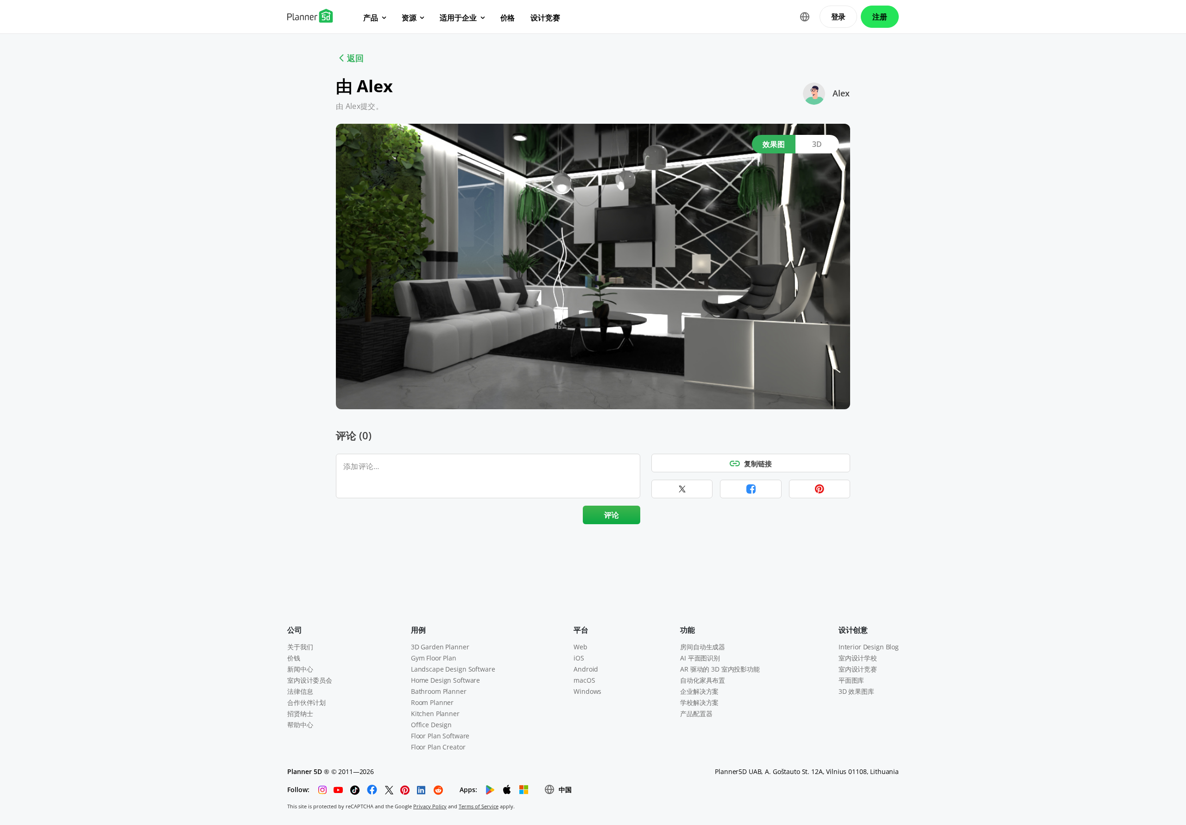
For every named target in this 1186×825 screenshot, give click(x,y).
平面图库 (851, 680)
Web (580, 646)
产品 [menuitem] (370, 18)
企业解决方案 (699, 691)
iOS (579, 658)
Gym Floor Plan (433, 658)
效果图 (774, 144)
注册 (879, 17)
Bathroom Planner (439, 691)
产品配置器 (696, 713)
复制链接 (758, 463)
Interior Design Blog (869, 646)
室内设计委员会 (309, 680)
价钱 (293, 658)
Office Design (431, 724)
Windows (587, 691)
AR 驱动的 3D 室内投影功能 (720, 669)
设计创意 (853, 630)
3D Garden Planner (440, 646)
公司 (294, 630)
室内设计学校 (858, 658)
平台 (581, 630)
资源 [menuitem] (409, 18)
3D (817, 144)
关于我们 (300, 646)
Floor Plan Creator (438, 746)
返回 (355, 57)
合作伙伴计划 (306, 702)
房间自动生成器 (702, 646)
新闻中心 (300, 669)
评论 (611, 515)
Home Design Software (445, 680)
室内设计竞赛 (858, 669)
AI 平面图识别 (700, 658)
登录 (838, 17)
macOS (584, 680)
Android (586, 669)
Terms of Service (478, 806)
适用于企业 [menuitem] (458, 18)
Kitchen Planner (435, 713)
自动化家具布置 (702, 680)
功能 (687, 630)
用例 (418, 630)
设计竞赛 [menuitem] (545, 18)
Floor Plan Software (440, 735)
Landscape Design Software (453, 669)
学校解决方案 (699, 702)
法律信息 (300, 691)
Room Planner (432, 702)
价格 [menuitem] (507, 18)
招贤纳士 (300, 713)
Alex (841, 93)
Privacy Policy (430, 806)
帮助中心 (300, 724)
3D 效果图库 (856, 691)
